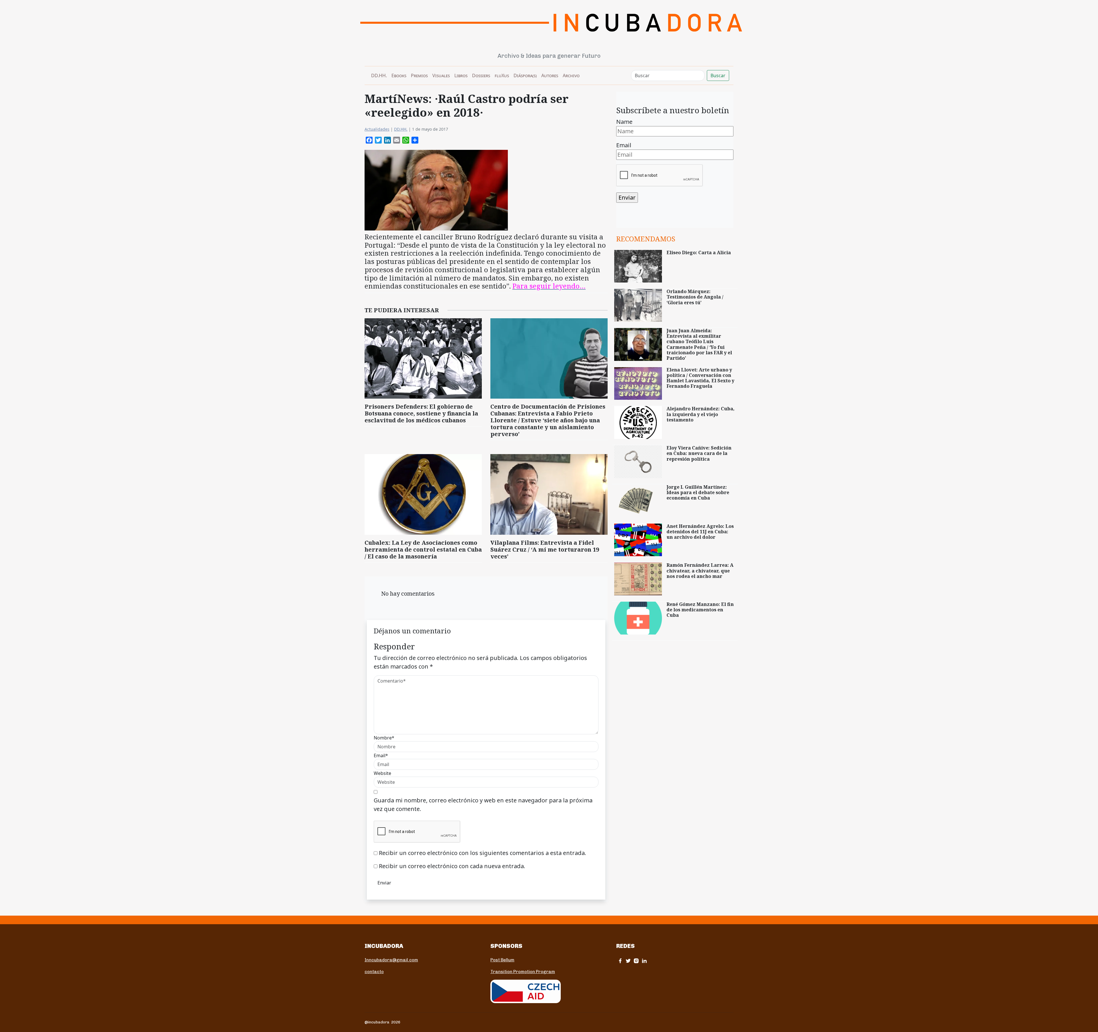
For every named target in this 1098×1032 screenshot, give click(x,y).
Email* (381, 755)
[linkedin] (644, 960)
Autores (549, 75)
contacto (374, 971)
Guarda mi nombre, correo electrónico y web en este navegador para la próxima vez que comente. (483, 804)
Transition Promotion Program (522, 971)
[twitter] (628, 960)
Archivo (571, 75)
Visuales (441, 75)
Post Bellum (502, 960)
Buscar (718, 75)
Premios (419, 75)
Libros (461, 75)
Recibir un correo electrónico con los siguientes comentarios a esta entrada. (482, 853)
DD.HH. (379, 75)
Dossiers (481, 75)
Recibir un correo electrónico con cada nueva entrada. (452, 866)
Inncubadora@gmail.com (391, 960)
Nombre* (384, 738)
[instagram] (636, 960)
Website (382, 773)
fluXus (502, 75)
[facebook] (620, 960)
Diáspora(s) (525, 75)
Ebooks (398, 75)
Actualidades (377, 129)
